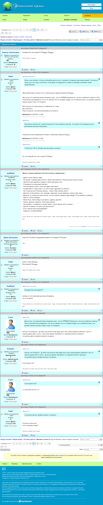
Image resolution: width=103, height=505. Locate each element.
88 (45, 344)
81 (46, 48)
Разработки (26, 15)
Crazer (10, 317)
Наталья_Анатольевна (10, 52)
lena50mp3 (10, 173)
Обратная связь (27, 464)
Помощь (87, 19)
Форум (25, 19)
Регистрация (91, 4)
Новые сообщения (66, 25)
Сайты (4, 19)
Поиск (94, 25)
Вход (91, 8)
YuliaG (10, 76)
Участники (77, 25)
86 (48, 282)
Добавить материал (70, 19)
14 (6, 33)
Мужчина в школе (42, 40)
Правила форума (86, 25)
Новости (66, 15)
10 (38, 30)
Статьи (46, 15)
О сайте (38, 464)
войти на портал (85, 455)
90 (45, 407)
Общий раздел (17, 40)
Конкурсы (88, 15)
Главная (5, 15)
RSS (98, 25)
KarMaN (21, 37)
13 (2, 33)
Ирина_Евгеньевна (11, 237)
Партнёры (15, 464)
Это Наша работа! (29, 40)
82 (48, 72)
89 (45, 375)
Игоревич (16, 37)
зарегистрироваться (61, 455)
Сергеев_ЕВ (28, 37)
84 (48, 233)
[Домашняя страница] (33, 69)
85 (48, 257)
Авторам (46, 19)
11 (42, 30)
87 (44, 313)
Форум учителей (6, 40)
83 (48, 169)
